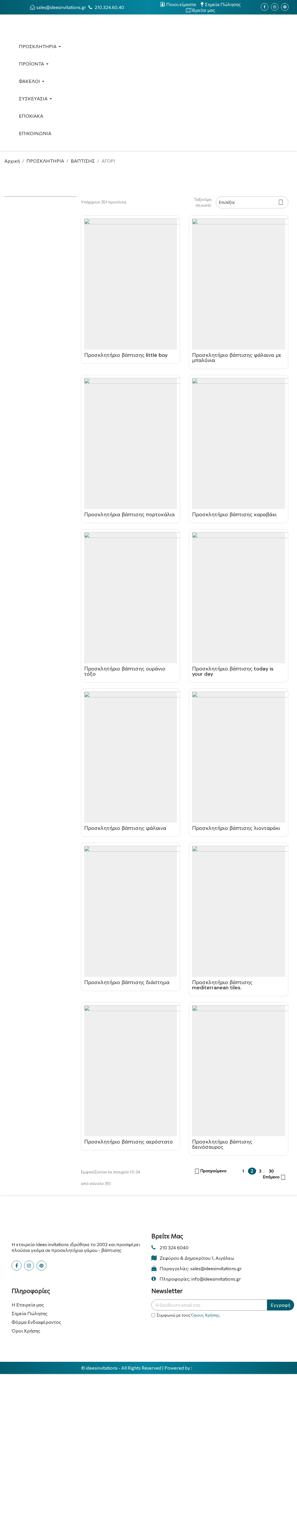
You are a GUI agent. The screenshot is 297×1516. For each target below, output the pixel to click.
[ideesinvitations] (204, 1368)
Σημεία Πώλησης (30, 1313)
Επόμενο (274, 1177)
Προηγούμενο (210, 1171)
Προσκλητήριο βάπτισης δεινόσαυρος (222, 1144)
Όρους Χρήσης (205, 1315)
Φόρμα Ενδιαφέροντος (36, 1322)
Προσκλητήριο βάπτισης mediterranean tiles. (222, 985)
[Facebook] (264, 7)
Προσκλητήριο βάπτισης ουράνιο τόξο (124, 671)
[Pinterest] (285, 7)
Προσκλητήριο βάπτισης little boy (126, 355)
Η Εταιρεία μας (28, 1304)
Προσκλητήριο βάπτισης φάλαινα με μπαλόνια (236, 358)
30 (271, 1170)
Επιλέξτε (251, 202)
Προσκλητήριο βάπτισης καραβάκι (234, 514)
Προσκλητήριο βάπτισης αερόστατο (128, 1141)
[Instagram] (274, 7)
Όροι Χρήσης (26, 1330)
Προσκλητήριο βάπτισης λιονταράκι (236, 828)
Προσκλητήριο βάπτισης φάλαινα (125, 828)
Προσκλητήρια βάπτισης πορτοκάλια (129, 514)
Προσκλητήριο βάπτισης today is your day (233, 671)
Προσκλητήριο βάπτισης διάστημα (126, 982)
